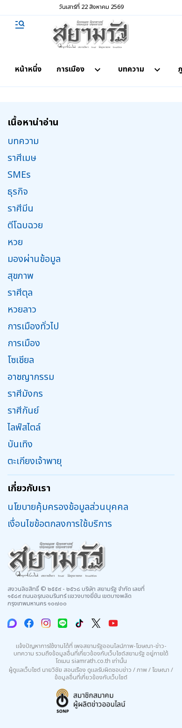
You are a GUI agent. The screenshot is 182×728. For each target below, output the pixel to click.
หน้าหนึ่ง (28, 69)
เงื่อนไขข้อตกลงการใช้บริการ (59, 524)
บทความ (131, 69)
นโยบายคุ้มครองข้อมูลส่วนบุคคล (67, 507)
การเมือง (70, 69)
